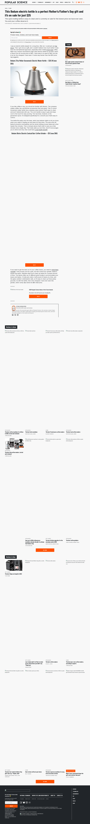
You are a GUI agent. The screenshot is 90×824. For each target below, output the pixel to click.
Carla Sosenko (69, 542)
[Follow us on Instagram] (81, 2)
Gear (57, 2)
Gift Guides (48, 538)
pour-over (50, 50)
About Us (53, 795)
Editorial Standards (25, 795)
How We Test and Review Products (40, 795)
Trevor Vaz (48, 775)
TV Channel (22, 798)
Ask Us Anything (69, 80)
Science (34, 2)
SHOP (74, 803)
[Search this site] (73, 2)
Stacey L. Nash (49, 663)
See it (38, 296)
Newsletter (67, 2)
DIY (53, 2)
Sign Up (50, 37)
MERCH (61, 2)
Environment (48, 2)
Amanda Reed (28, 667)
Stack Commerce (70, 777)
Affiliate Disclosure (40, 798)
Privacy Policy (28, 42)
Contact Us (60, 795)
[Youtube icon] (30, 802)
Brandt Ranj (76, 542)
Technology (40, 2)
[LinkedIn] (12, 315)
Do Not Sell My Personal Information (28, 814)
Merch (74, 801)
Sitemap (47, 798)
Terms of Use (54, 40)
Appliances (7, 430)
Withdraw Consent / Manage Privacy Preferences (32, 813)
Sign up (11, 806)
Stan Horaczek (8, 23)
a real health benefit (41, 130)
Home (10, 8)
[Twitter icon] (24, 802)
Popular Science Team (70, 85)
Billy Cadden (28, 773)
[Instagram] (17, 315)
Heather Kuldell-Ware (30, 433)
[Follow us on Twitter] (79, 2)
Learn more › (45, 28)
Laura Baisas (68, 65)
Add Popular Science (34, 23)
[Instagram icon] (27, 802)
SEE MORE (45, 550)
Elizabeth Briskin (49, 433)
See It (34, 101)
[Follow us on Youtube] (83, 2)
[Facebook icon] (21, 802)
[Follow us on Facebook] (76, 2)
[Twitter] (15, 315)
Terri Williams (8, 435)
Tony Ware (7, 575)
